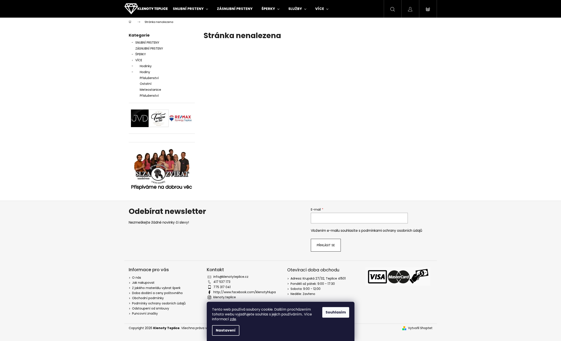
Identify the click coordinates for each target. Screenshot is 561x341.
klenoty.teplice (224, 297)
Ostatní (145, 84)
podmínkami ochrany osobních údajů (391, 230)
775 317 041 (222, 287)
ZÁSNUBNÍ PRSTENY (149, 48)
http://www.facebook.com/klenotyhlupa (244, 292)
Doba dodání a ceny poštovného (157, 293)
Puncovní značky (145, 313)
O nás (136, 277)
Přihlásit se (326, 245)
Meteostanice (150, 89)
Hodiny (145, 72)
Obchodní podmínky (148, 298)
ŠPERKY (140, 54)
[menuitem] (190, 9)
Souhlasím (336, 312)
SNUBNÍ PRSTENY (147, 42)
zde (233, 319)
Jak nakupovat (143, 282)
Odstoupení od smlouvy (150, 308)
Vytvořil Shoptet (420, 328)
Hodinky (146, 66)
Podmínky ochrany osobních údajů (159, 303)
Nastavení (226, 330)
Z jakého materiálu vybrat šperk (156, 288)
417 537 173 (221, 282)
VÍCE (138, 60)
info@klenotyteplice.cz (230, 276)
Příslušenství (149, 78)
